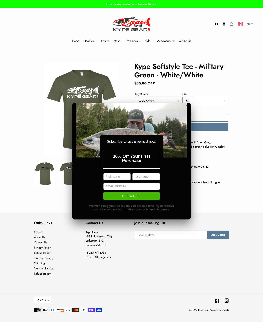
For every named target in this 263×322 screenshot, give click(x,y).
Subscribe (131, 196)
